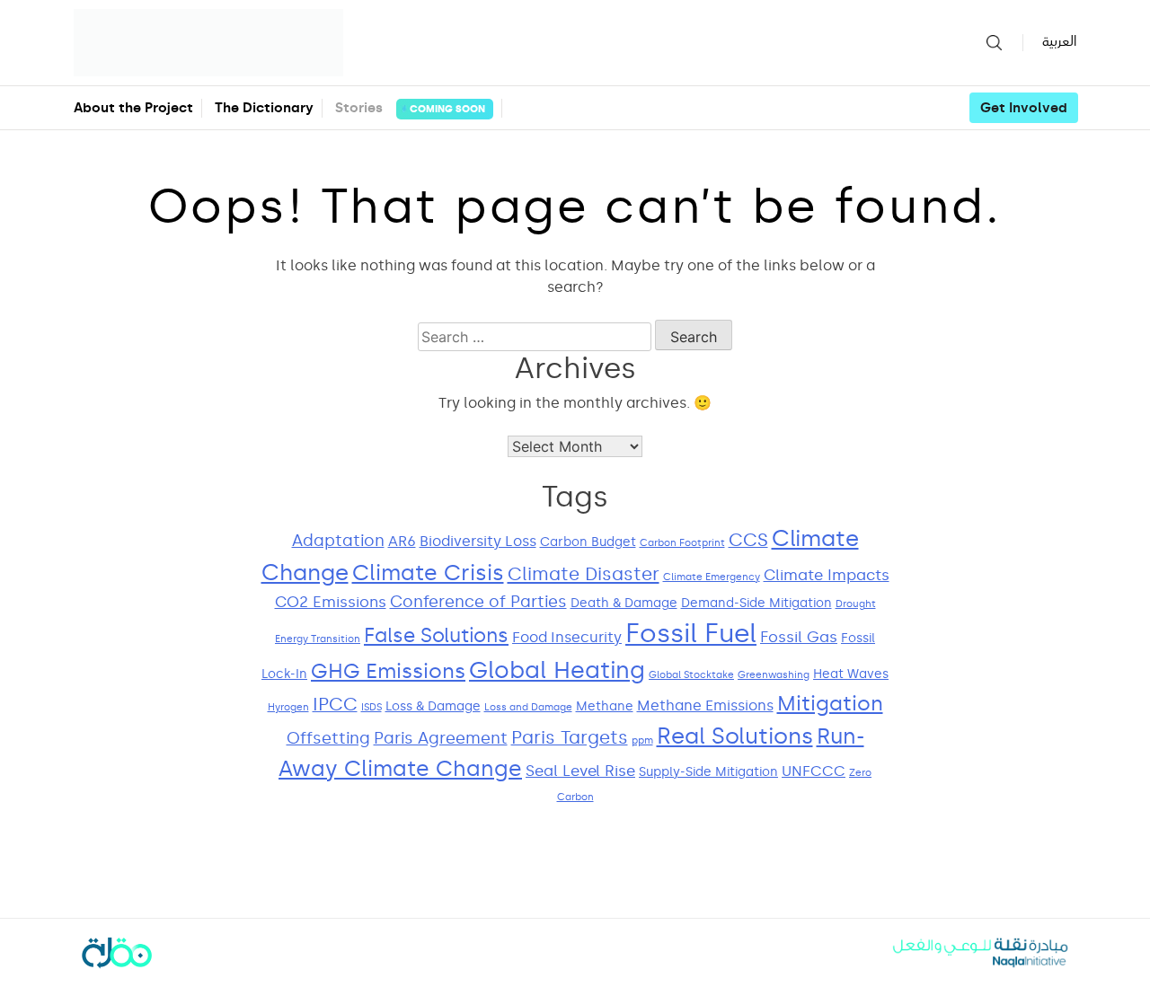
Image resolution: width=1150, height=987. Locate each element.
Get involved (1023, 108)
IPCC (335, 704)
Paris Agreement (441, 738)
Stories (410, 108)
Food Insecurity (567, 637)
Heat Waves (851, 674)
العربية (1059, 41)
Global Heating (557, 670)
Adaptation (338, 541)
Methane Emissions (705, 705)
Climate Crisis (428, 573)
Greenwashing (773, 675)
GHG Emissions (388, 670)
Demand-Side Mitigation (756, 603)
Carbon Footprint (682, 543)
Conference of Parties (478, 602)
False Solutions (436, 635)
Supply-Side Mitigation (708, 772)
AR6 (402, 541)
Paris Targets (569, 737)
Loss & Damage (433, 706)
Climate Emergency (711, 577)
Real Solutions (735, 736)
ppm (642, 740)
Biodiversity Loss (478, 541)
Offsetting (328, 738)
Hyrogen (288, 707)
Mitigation (830, 704)
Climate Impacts (826, 575)
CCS (748, 540)
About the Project (133, 108)
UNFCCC (813, 771)
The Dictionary (264, 108)
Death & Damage (624, 603)
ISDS (371, 707)
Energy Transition (317, 639)
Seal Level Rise (580, 771)
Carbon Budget (588, 542)
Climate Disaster (583, 574)
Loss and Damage (528, 707)
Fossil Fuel (690, 633)
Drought (856, 604)
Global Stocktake (691, 675)
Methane (604, 706)
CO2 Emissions (330, 602)
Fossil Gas (798, 637)
